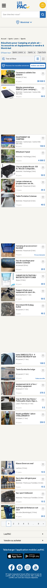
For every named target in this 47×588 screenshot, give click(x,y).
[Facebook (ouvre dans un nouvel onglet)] (12, 570)
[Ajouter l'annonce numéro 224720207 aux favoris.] (42, 493)
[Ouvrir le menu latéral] (4, 5)
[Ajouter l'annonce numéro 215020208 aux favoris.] (42, 508)
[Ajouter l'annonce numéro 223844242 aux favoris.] (42, 414)
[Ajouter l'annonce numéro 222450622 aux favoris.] (42, 305)
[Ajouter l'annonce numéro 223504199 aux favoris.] (42, 73)
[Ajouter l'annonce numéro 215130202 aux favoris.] (42, 261)
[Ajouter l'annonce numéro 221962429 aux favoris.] (42, 197)
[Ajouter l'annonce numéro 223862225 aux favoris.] (42, 276)
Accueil (3, 39)
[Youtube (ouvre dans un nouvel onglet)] (36, 570)
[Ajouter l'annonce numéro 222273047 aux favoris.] (42, 479)
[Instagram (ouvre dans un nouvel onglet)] (28, 570)
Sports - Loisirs (13, 39)
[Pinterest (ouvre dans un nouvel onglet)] (20, 570)
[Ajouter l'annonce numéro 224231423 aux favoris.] (42, 370)
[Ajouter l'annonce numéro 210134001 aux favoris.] (42, 246)
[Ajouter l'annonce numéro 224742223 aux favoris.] (42, 152)
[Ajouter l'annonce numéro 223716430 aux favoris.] (42, 167)
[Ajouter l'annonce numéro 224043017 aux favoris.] (42, 88)
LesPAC (23, 534)
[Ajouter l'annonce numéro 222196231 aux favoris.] (42, 182)
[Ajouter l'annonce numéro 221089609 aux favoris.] (42, 399)
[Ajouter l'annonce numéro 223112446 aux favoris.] (42, 385)
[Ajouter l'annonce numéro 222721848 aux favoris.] (42, 138)
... (33, 524)
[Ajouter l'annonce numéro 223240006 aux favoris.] (42, 464)
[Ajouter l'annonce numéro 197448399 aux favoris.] (42, 291)
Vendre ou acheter (23, 540)
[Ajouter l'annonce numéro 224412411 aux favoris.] (42, 355)
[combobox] (20, 14)
